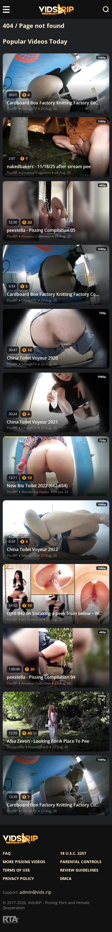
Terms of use (16, 870)
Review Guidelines (79, 870)
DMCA (65, 878)
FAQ (7, 853)
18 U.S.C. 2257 (73, 853)
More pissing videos (24, 861)
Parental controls (80, 861)
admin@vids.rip (35, 892)
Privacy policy (18, 878)
